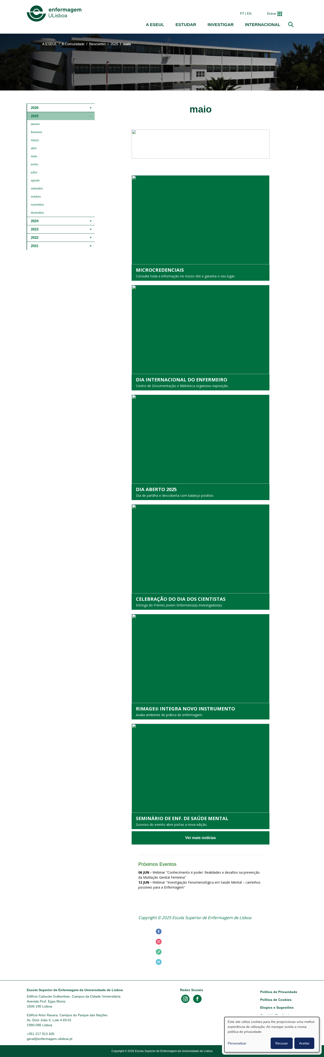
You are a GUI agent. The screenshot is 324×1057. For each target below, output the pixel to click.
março (35, 140)
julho (34, 172)
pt (242, 13)
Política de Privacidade (278, 992)
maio (34, 156)
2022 (34, 237)
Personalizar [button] (237, 1043)
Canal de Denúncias (276, 1015)
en (249, 13)
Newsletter (97, 44)
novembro (37, 204)
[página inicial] (55, 13)
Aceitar (304, 1043)
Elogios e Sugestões (277, 1007)
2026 (34, 108)
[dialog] (271, 1034)
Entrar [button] (271, 13)
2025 (114, 44)
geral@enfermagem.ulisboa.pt (49, 1039)
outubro (36, 196)
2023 (34, 229)
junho (34, 164)
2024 (34, 221)
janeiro (35, 124)
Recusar (281, 1043)
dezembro (37, 212)
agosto (35, 180)
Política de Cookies (276, 1000)
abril (34, 148)
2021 (34, 246)
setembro (37, 188)
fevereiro (36, 132)
